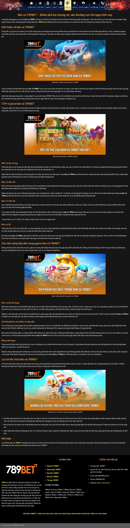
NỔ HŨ (61, 7)
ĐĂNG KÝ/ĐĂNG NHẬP (118, 5)
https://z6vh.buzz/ (103, 483)
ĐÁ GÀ (75, 7)
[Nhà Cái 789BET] (12, 5)
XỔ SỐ (55, 7)
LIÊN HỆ (102, 7)
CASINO (48, 7)
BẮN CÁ (68, 7)
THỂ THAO (40, 7)
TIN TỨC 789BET (84, 7)
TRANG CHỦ (31, 7)
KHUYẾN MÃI (94, 7)
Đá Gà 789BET (16, 219)
